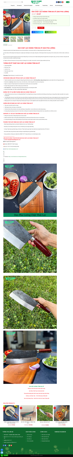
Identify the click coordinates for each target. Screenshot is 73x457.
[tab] (5, 45)
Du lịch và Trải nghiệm (28, 5)
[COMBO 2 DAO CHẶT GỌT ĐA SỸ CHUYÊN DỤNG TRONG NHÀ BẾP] (11, 413)
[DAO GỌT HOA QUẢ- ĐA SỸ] (45, 413)
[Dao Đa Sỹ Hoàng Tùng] (36, 2)
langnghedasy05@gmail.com (11, 442)
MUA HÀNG (41, 27)
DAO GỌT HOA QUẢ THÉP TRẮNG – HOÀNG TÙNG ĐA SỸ (62, 423)
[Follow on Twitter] (61, 2)
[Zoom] (5, 34)
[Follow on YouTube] (62, 2)
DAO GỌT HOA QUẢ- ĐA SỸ (45, 422)
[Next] (28, 22)
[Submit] (22, 2)
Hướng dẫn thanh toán (46, 441)
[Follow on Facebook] (57, 2)
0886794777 (9, 440)
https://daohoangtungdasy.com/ (12, 148)
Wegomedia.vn (37, 455)
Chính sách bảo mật (45, 436)
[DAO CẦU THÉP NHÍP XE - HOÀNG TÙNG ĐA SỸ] (28, 413)
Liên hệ (51, 5)
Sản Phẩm (37, 5)
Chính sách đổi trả (45, 438)
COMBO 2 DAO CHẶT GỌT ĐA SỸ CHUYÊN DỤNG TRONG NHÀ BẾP (11, 423)
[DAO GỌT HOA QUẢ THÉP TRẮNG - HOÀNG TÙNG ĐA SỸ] (62, 413)
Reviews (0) (10, 45)
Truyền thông (44, 5)
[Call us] (9, 445)
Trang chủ (12, 5)
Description (5, 45)
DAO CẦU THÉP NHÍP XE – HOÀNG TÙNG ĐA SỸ (28, 423)
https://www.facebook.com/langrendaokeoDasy (17, 156)
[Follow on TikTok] (59, 2)
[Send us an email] (7, 445)
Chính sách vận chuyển (46, 434)
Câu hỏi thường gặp (58, 5)
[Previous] (5, 22)
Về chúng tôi (19, 5)
